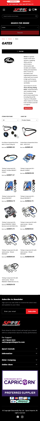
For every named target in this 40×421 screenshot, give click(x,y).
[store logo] (20, 10)
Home (3, 39)
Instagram (22, 417)
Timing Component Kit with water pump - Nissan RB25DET (10, 252)
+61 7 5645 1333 (13, 4)
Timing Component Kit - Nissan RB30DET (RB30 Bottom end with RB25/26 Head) (9, 224)
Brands (10, 39)
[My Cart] (35, 10)
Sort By (23, 116)
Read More (28, 108)
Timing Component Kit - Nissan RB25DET (9, 197)
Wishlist (33, 10)
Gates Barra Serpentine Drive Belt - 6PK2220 (29, 143)
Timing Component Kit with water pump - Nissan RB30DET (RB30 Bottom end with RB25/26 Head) (10, 280)
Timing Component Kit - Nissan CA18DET (27, 169)
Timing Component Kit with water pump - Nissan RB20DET (28, 224)
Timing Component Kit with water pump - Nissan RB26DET (28, 252)
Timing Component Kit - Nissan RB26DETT (27, 197)
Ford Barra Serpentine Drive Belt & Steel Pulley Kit (10, 143)
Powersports (26, 1)
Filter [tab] (21, 51)
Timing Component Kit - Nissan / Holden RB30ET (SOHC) (9, 170)
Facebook (18, 417)
